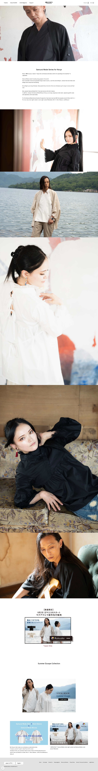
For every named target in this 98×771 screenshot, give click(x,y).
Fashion (6, 2)
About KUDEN (13, 2)
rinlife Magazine (23, 2)
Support (31, 2)
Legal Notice (91, 762)
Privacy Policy (72, 762)
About (40, 762)
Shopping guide (57, 762)
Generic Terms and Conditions (82, 762)
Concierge (45, 762)
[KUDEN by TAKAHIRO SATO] (49, 2)
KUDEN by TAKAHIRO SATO (12, 766)
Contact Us (50, 762)
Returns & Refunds (64, 762)
